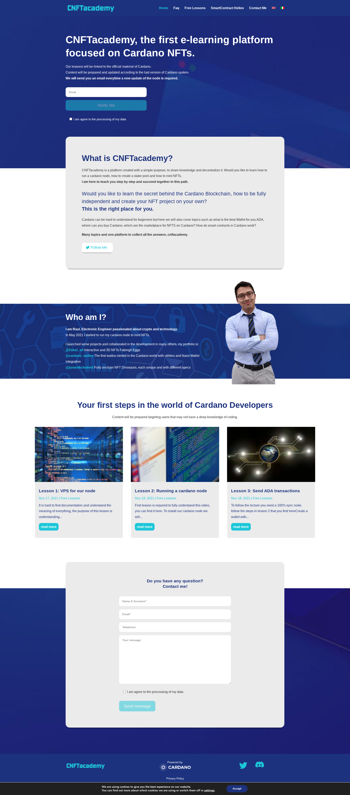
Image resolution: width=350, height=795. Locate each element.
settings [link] (209, 790)
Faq (176, 8)
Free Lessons (195, 8)
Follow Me (99, 247)
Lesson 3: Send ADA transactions (265, 490)
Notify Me (106, 105)
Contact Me (258, 8)
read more (49, 527)
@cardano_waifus (79, 355)
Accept (237, 789)
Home (163, 8)
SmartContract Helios (227, 8)
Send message (137, 706)
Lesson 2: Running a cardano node (171, 490)
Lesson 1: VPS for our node (67, 490)
